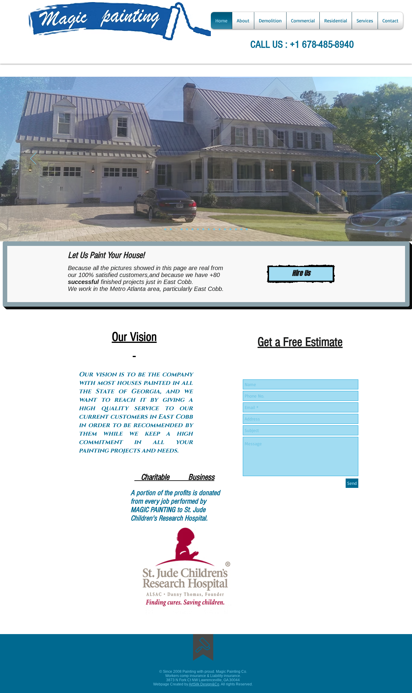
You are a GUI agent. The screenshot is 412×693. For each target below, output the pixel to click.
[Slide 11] (225, 229)
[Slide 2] (176, 229)
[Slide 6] (198, 229)
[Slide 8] (203, 229)
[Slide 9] (219, 229)
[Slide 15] (241, 229)
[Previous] (33, 159)
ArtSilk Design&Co (204, 684)
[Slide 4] (187, 229)
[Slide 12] (230, 229)
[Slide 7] (209, 229)
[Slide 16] (247, 229)
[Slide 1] (171, 229)
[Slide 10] (214, 229)
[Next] (379, 159)
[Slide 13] (165, 229)
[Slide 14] (236, 229)
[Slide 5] (192, 229)
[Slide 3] (181, 229)
